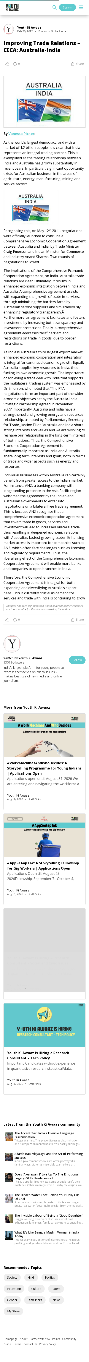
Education (14, 1289)
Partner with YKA (40, 1339)
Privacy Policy (47, 1344)
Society (12, 1277)
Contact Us (31, 1344)
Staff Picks (35, 1300)
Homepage (11, 1339)
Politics (50, 1277)
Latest (56, 1289)
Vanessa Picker (21, 133)
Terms (17, 1344)
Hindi (31, 1277)
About (24, 1339)
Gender (12, 1300)
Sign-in (67, 7)
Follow (77, 660)
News (56, 1300)
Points (56, 1339)
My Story (13, 1311)
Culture (36, 1289)
